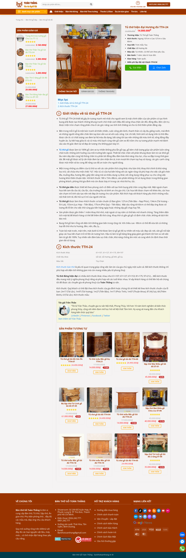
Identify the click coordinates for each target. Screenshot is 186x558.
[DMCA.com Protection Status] (63, 539)
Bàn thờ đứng (72, 11)
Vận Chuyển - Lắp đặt (107, 519)
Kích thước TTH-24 (68, 106)
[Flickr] (168, 511)
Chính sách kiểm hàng (107, 523)
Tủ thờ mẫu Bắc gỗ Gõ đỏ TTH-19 (99, 461)
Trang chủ (19, 20)
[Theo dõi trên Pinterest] (149, 511)
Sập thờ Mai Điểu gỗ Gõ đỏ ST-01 (155, 365)
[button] (31, 11)
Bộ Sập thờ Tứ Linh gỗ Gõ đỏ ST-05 (71, 404)
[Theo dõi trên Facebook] (136, 511)
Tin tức (134, 11)
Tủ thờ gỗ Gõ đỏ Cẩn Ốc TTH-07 (71, 360)
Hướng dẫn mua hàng (107, 510)
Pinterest (85, 315)
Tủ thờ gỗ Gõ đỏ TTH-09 (127, 359)
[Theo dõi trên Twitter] (145, 511)
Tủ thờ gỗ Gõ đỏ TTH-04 (99, 414)
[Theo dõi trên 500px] (136, 517)
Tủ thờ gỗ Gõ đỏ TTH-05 (127, 460)
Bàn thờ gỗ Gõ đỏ (46, 20)
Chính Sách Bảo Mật (106, 536)
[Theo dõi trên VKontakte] (140, 517)
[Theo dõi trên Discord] (154, 517)
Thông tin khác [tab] (106, 91)
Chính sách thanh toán (108, 514)
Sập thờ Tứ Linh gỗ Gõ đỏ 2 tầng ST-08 (155, 455)
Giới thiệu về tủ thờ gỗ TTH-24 (74, 103)
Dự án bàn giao (122, 11)
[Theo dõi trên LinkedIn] (159, 511)
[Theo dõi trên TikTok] (140, 511)
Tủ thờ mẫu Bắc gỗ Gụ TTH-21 (99, 360)
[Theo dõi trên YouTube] (163, 511)
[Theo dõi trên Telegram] (145, 517)
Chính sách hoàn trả (106, 532)
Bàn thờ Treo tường (89, 11)
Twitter (106, 315)
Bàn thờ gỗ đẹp (31, 20)
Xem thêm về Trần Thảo (69, 318)
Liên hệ (143, 11)
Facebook (97, 315)
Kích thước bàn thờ (65, 267)
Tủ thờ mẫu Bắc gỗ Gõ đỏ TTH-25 (127, 415)
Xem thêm (71, 371)
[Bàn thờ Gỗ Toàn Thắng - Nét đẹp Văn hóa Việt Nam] (26, 4)
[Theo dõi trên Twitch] (149, 517)
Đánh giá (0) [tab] (87, 91)
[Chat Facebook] (182, 542)
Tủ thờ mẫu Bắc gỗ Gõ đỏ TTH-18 (71, 461)
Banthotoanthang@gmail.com (72, 532)
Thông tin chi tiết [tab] (67, 91)
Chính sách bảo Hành (107, 527)
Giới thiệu (59, 11)
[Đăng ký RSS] (154, 511)
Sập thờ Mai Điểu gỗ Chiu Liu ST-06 (155, 409)
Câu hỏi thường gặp (106, 541)
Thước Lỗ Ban (106, 11)
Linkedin (75, 315)
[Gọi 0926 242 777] (182, 548)
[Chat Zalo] (182, 535)
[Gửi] (91, 4)
